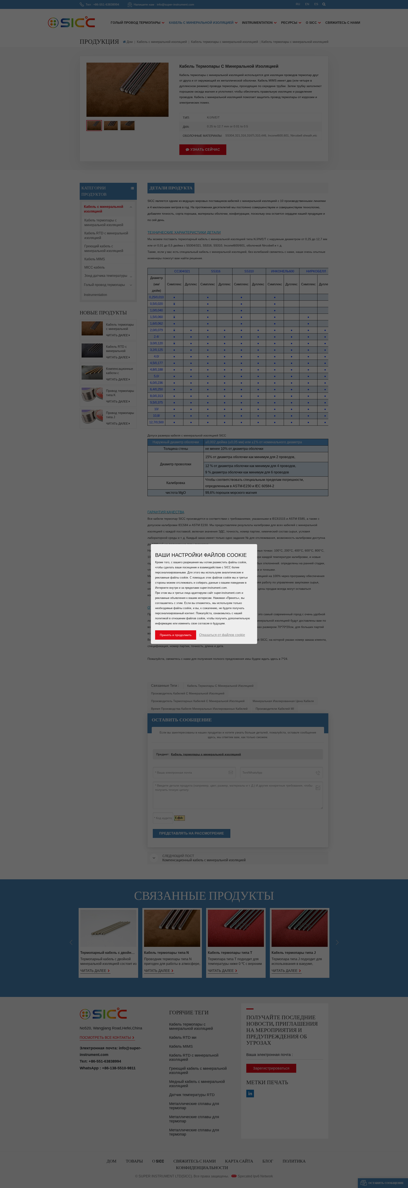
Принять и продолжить (175, 635)
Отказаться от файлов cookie (222, 635)
